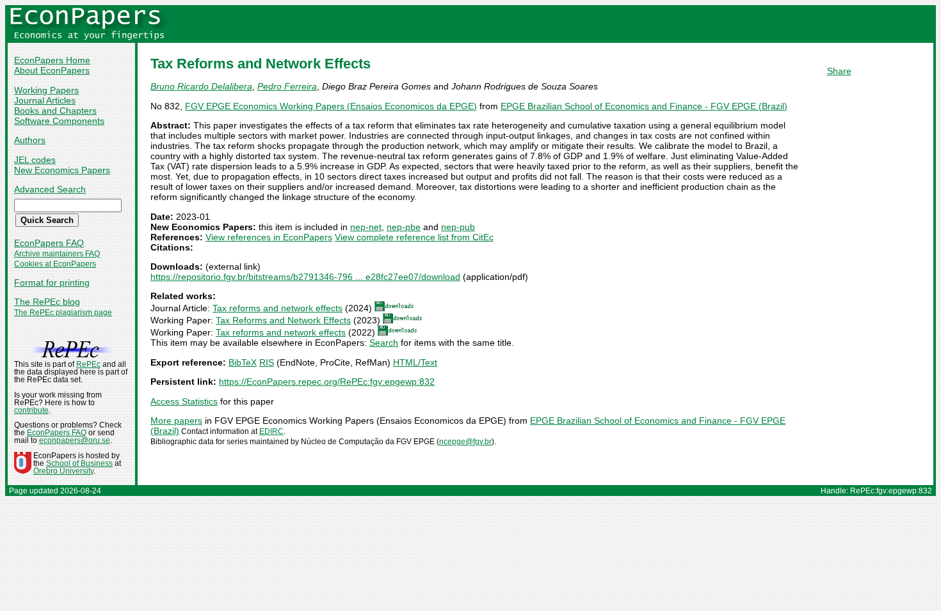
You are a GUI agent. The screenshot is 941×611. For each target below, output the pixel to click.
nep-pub (458, 227)
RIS (266, 362)
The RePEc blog (47, 302)
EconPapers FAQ (49, 243)
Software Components (59, 121)
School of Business (79, 463)
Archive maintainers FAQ (57, 254)
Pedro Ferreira (287, 86)
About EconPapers (52, 70)
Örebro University (63, 471)
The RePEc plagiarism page (63, 312)
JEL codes (35, 160)
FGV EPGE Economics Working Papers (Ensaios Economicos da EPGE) (331, 106)
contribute (31, 410)
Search (383, 342)
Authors (29, 140)
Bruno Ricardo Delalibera (201, 86)
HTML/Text (415, 362)
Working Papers (46, 90)
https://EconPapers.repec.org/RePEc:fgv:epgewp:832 (327, 381)
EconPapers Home (52, 60)
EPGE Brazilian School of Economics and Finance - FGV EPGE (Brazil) (644, 106)
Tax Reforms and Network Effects (283, 320)
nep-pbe (404, 227)
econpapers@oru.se (74, 440)
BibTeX (243, 362)
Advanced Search (50, 189)
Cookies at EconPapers (55, 264)
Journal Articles (45, 100)
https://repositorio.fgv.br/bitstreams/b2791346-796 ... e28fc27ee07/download (305, 277)
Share (839, 71)
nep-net (366, 227)
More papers (176, 420)
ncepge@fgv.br (465, 441)
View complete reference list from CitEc (414, 237)
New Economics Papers (62, 170)
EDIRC (271, 431)
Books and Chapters (55, 110)
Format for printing (52, 282)
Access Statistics (184, 401)
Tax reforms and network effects (277, 308)
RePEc (88, 364)
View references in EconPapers (268, 237)
